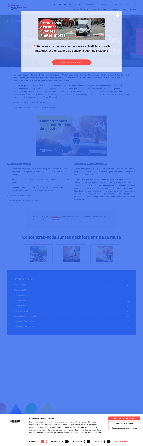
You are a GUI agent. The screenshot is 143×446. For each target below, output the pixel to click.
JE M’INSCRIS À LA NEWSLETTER (71, 62)
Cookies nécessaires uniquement (124, 428)
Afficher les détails (122, 442)
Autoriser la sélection (124, 423)
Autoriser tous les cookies (124, 418)
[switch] (65, 441)
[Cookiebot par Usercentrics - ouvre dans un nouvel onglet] (14, 421)
